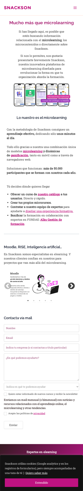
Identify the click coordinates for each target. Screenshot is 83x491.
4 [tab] (45, 301)
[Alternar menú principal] (75, 8)
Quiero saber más (36, 473)
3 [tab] (40, 301)
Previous (6, 284)
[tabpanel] (34, 284)
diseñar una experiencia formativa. (49, 211)
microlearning (32, 151)
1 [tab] (28, 301)
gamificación (19, 155)
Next (69, 284)
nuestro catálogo (49, 194)
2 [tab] (34, 301)
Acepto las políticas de (26, 413)
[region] (41, 473)
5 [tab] (51, 301)
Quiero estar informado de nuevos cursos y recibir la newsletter (43, 393)
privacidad (39, 413)
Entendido (41, 482)
